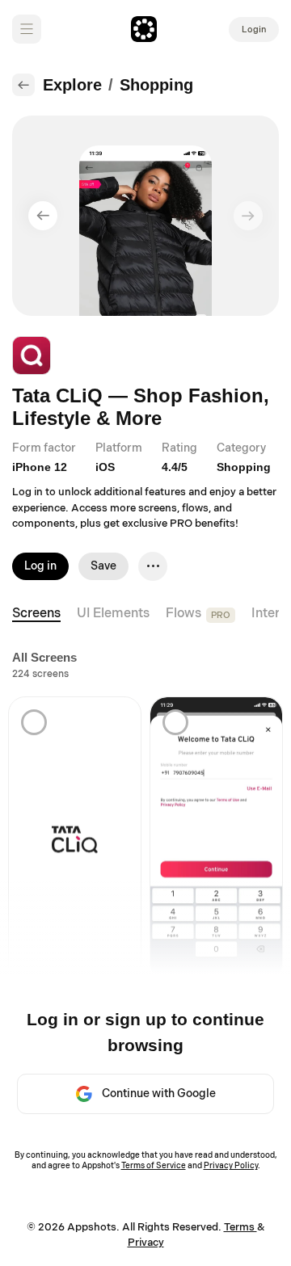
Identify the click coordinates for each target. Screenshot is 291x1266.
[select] (34, 722)
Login (254, 29)
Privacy (146, 1242)
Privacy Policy (231, 1166)
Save (103, 566)
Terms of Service (153, 1166)
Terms (240, 1227)
